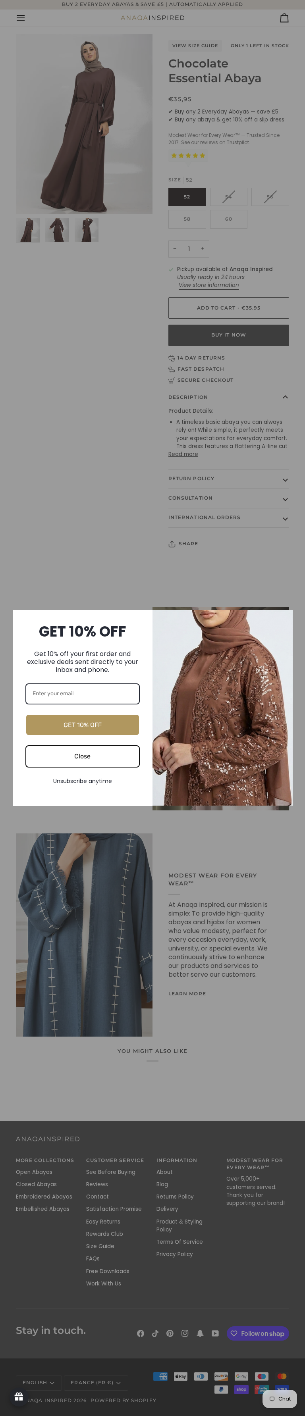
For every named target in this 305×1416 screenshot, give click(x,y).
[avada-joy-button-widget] (19, 1396)
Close (82, 756)
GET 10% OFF (83, 725)
